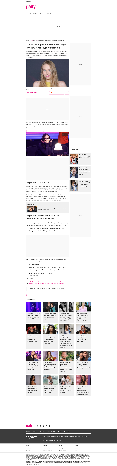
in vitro (40, 295)
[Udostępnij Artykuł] (67, 92)
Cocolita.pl (28, 450)
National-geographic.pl (47, 450)
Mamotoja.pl (45, 445)
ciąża (35, 295)
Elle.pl (27, 445)
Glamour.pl (28, 448)
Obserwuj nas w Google (57, 93)
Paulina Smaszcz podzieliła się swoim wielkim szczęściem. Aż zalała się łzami (47, 281)
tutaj (38, 464)
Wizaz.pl (77, 448)
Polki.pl (60, 445)
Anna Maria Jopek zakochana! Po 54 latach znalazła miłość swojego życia (46, 283)
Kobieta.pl (61, 448)
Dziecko (29, 295)
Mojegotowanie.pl (46, 448)
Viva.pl (76, 445)
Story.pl (76, 450)
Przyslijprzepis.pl (62, 450)
